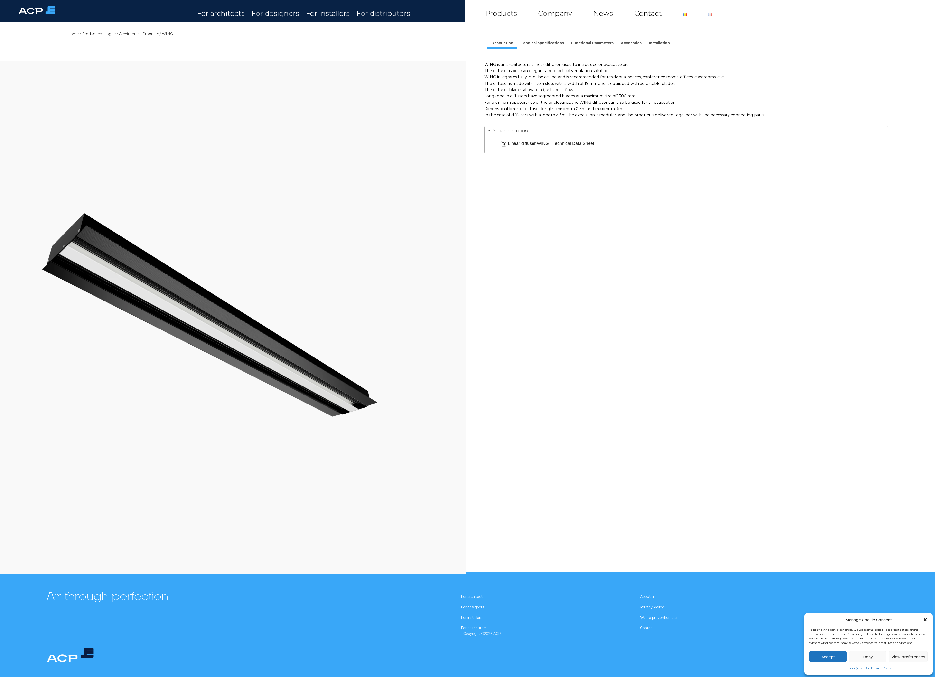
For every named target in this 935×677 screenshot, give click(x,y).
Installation (659, 43)
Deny (868, 656)
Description (502, 43)
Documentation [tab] (509, 131)
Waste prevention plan (659, 617)
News (603, 13)
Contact (648, 13)
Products (501, 13)
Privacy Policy (881, 668)
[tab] (502, 43)
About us (647, 596)
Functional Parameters (592, 43)
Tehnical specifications (542, 43)
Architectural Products (139, 34)
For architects (221, 13)
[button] (925, 619)
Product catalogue (99, 34)
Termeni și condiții (856, 668)
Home (73, 34)
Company (555, 13)
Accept (828, 656)
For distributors (383, 13)
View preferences (908, 656)
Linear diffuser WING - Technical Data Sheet (551, 143)
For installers (328, 13)
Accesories (631, 43)
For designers (275, 13)
